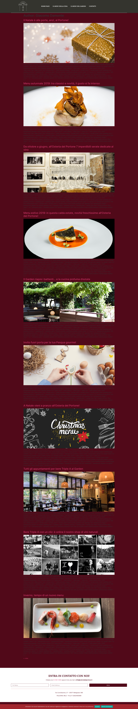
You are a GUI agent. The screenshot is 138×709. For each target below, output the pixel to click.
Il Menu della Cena (60, 6)
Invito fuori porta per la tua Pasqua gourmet (49, 342)
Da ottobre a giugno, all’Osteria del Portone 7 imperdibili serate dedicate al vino (68, 148)
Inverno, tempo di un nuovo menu (43, 595)
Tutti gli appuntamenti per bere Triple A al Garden (53, 468)
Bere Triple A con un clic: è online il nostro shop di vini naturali (60, 532)
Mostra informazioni (107, 706)
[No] (136, 706)
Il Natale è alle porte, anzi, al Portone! (46, 20)
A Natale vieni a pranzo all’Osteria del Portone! (51, 405)
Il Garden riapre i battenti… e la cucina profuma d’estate (56, 279)
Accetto (97, 706)
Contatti (92, 6)
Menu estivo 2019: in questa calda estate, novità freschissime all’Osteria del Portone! (67, 214)
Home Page (45, 6)
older (25, 658)
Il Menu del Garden (78, 6)
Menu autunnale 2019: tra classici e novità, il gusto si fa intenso (61, 83)
